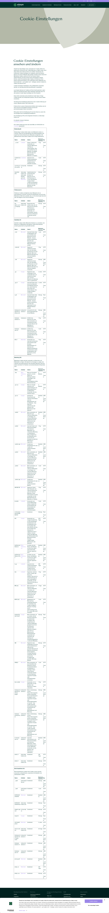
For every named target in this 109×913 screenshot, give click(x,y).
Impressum (83, 894)
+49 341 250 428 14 (26, 1)
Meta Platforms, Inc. (23, 374)
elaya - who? (76, 5)
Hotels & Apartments (36, 5)
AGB (81, 896)
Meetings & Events (57, 5)
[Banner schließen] (104, 899)
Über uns (49, 896)
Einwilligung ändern (18, 121)
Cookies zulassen (93, 901)
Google (22, 271)
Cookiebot (16, 126)
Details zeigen (22, 910)
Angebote (16, 896)
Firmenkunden (67, 894)
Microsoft (23, 232)
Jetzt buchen (91, 5)
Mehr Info (59, 1)
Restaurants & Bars (67, 5)
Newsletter (83, 5)
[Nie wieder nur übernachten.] (18, 5)
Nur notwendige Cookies (93, 905)
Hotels (15, 894)
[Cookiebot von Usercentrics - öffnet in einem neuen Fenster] (10, 910)
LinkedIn (23, 142)
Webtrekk (23, 179)
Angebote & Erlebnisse (47, 5)
